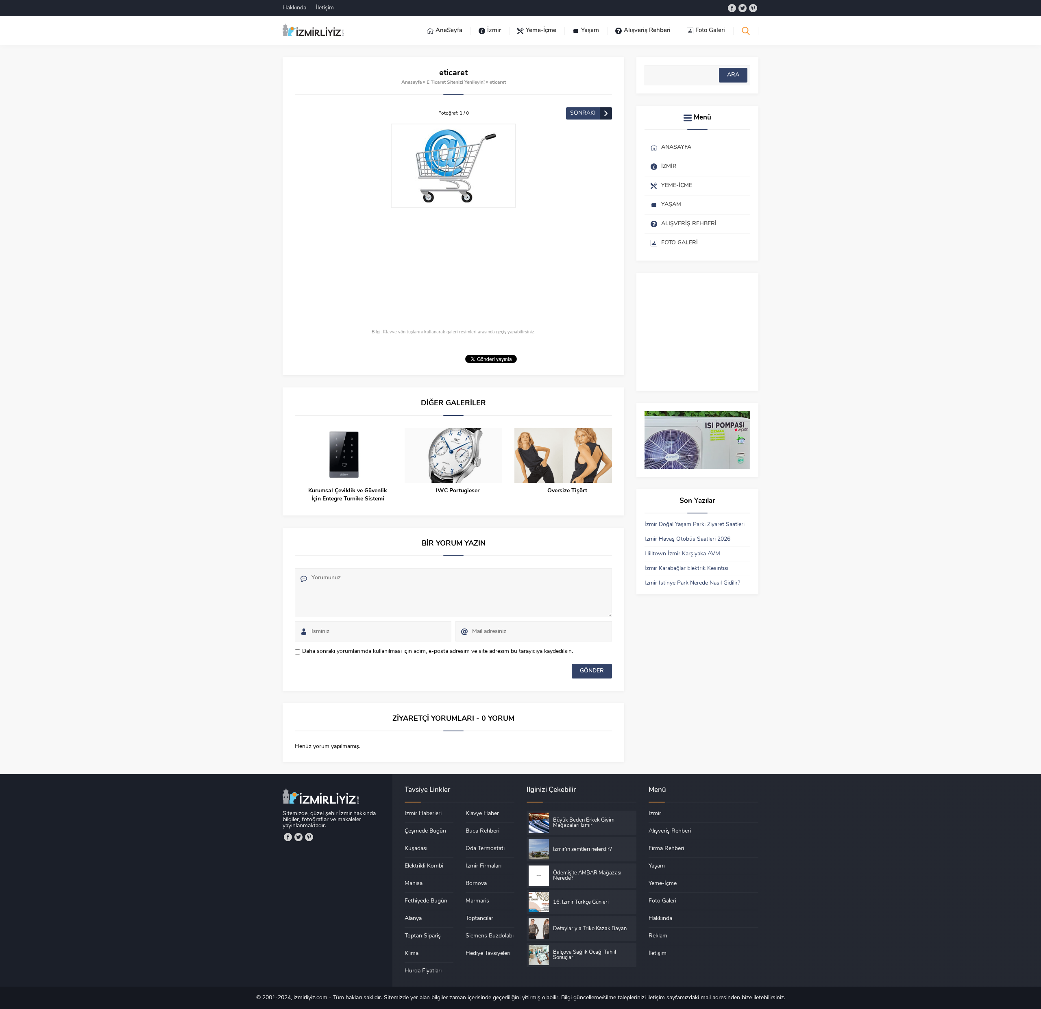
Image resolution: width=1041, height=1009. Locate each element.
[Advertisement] (453, 269)
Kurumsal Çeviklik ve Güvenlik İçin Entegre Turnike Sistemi (347, 495)
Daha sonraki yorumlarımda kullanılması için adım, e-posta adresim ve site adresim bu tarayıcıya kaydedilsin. (437, 651)
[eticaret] (453, 166)
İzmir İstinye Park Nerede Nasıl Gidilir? (692, 583)
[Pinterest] (753, 8)
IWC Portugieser (457, 491)
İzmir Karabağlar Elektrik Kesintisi (686, 568)
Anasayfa (411, 82)
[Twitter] (742, 8)
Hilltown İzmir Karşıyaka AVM (682, 554)
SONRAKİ (583, 113)
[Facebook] (732, 8)
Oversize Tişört (567, 491)
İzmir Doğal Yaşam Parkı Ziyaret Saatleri (695, 525)
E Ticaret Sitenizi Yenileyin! (456, 82)
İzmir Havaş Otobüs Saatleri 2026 (687, 539)
